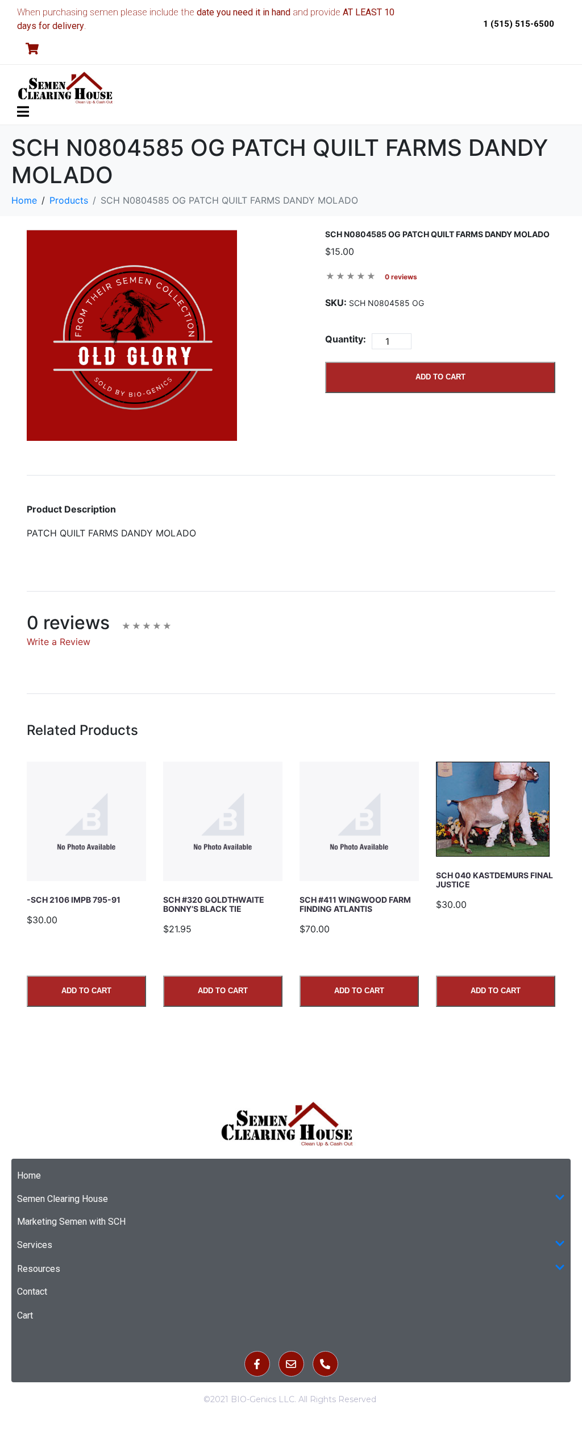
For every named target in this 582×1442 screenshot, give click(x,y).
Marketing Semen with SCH (71, 1221)
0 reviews (401, 276)
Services (34, 1244)
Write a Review (58, 641)
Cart (25, 1315)
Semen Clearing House (62, 1198)
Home (29, 1175)
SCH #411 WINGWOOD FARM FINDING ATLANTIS (355, 904)
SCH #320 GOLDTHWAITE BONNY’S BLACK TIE (213, 904)
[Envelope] (291, 1364)
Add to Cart (440, 377)
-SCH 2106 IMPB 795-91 (73, 899)
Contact (32, 1291)
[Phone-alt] (325, 1364)
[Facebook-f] (257, 1364)
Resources (38, 1268)
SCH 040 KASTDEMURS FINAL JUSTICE (494, 879)
